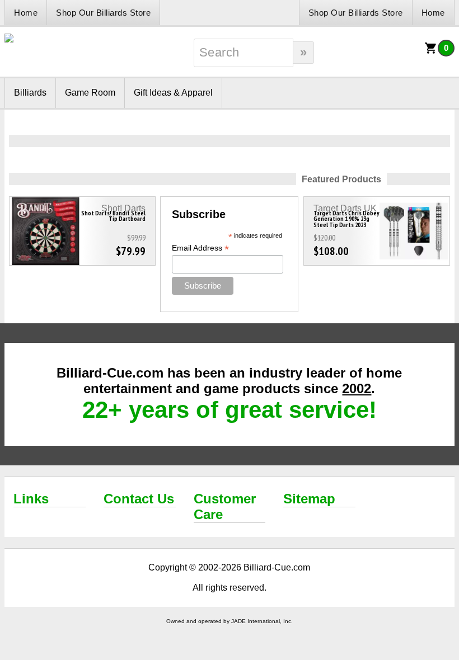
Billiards (30, 92)
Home (26, 12)
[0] (431, 51)
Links (31, 498)
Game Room (90, 92)
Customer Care (225, 506)
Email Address (200, 248)
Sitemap (309, 498)
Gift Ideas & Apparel (173, 92)
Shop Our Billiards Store (103, 12)
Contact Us (139, 498)
